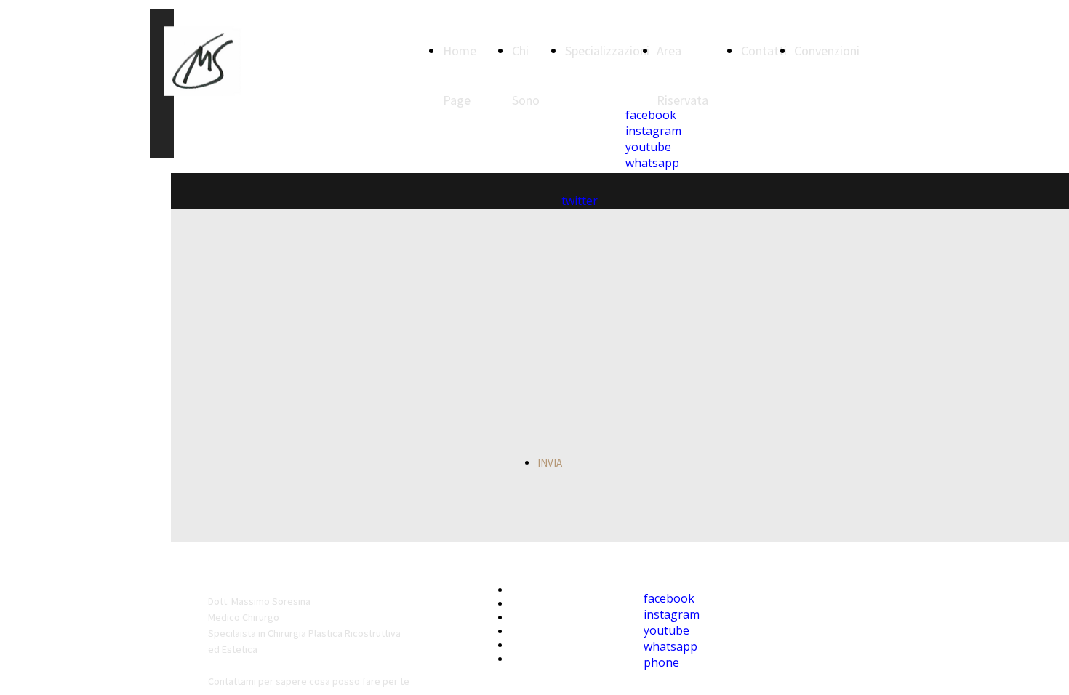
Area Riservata (548, 631)
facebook (669, 598)
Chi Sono (533, 604)
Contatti (764, 50)
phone (661, 662)
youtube (666, 630)
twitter (579, 201)
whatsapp (670, 646)
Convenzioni (827, 50)
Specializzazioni (607, 50)
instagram (672, 614)
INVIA (549, 463)
